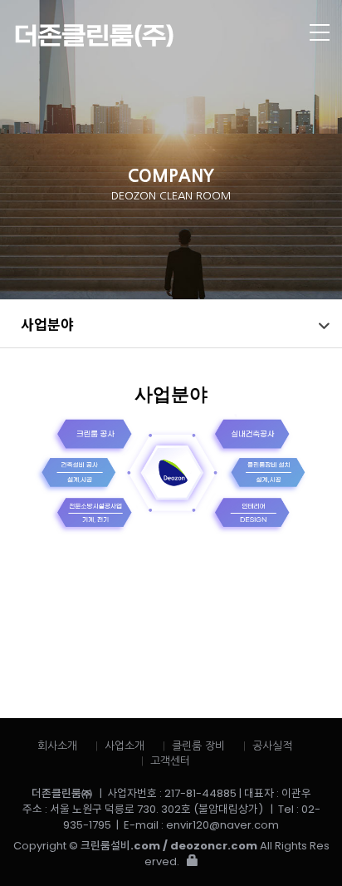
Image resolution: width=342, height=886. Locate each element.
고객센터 (170, 761)
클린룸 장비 (198, 746)
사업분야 (47, 323)
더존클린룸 (136, 35)
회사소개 (57, 746)
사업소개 (124, 746)
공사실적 (272, 746)
